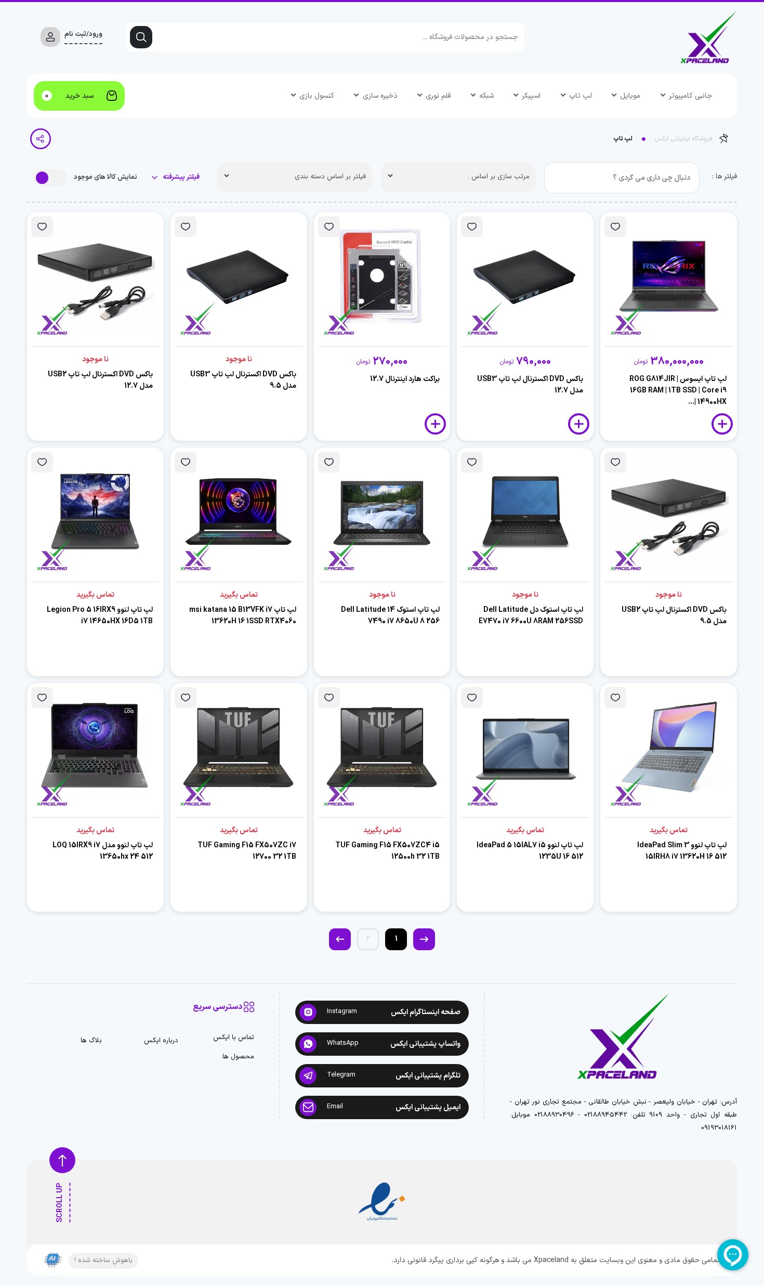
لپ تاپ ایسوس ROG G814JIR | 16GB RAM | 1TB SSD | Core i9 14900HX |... (678, 391)
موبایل (630, 95)
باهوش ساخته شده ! (103, 1260)
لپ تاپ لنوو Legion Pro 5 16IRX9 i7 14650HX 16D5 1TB (100, 616)
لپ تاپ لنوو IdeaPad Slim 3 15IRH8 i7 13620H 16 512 (682, 851)
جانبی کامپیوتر (690, 95)
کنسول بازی (316, 95)
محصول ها (238, 1057)
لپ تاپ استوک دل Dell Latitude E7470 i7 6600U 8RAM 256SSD (531, 616)
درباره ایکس (161, 1041)
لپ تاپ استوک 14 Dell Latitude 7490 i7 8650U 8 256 (390, 616)
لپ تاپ (580, 95)
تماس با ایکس (233, 1038)
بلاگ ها (91, 1041)
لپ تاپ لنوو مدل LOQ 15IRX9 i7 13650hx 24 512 (102, 851)
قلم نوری (438, 95)
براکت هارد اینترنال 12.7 (405, 379)
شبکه (486, 95)
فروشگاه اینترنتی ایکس (684, 138)
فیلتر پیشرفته (180, 177)
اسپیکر (531, 95)
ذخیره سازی (380, 95)
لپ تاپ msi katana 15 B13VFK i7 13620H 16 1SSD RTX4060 (242, 616)
